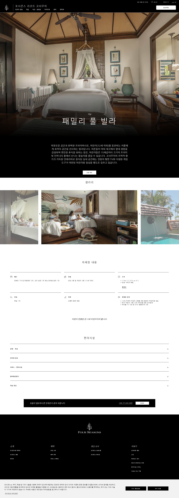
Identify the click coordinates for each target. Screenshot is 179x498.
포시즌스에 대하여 (15, 450)
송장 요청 (53, 450)
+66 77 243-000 (125, 403)
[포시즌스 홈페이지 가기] (6, 7)
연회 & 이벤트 (55, 458)
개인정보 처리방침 (11, 494)
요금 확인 (166, 7)
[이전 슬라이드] (39, 214)
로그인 (155, 2)
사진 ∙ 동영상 (37, 9)
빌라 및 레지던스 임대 (137, 462)
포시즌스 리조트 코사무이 (31, 6)
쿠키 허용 (158, 488)
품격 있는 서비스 (136, 467)
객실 (27, 9)
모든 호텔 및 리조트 (142, 2)
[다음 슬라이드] (139, 214)
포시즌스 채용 (14, 454)
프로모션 (47, 9)
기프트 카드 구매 (136, 471)
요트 (132, 454)
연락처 (62, 9)
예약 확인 (53, 454)
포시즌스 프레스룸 (96, 450)
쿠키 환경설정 (136, 488)
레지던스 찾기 (135, 458)
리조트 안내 (19, 9)
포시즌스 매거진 (95, 454)
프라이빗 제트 (135, 450)
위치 (55, 9)
